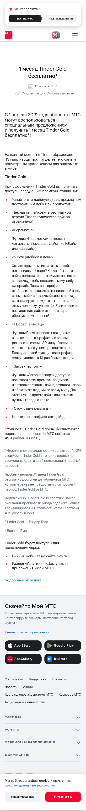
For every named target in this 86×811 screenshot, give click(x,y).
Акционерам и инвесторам (25, 702)
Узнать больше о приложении (27, 632)
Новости (11, 687)
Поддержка (37, 679)
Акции (28, 687)
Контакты (59, 679)
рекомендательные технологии (30, 785)
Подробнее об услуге (23, 580)
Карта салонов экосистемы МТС (29, 694)
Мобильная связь (61, 93)
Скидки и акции (33, 93)
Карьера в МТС (70, 694)
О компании (14, 679)
